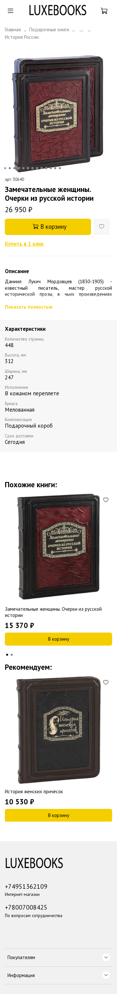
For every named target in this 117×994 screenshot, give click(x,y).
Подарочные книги (49, 29)
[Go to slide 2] (10, 168)
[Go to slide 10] (46, 168)
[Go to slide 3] (14, 168)
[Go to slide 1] (5, 168)
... (81, 29)
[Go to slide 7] (32, 168)
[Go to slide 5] (23, 168)
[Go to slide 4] (19, 168)
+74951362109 (26, 886)
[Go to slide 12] (55, 168)
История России (22, 37)
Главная (13, 29)
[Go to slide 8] (37, 168)
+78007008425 (26, 907)
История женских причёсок (34, 791)
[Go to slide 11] (51, 168)
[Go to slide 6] (28, 168)
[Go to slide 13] (60, 168)
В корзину (58, 639)
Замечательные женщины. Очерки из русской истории (53, 612)
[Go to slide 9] (42, 168)
